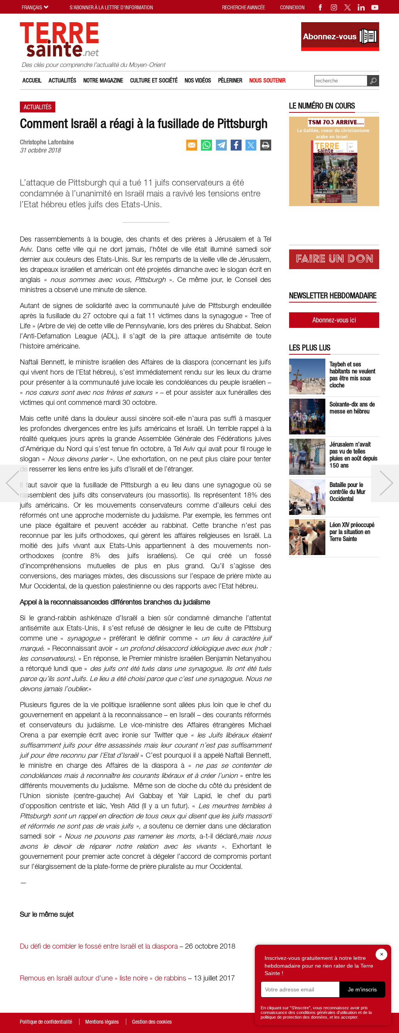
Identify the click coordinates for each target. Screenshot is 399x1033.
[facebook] (236, 145)
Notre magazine (103, 80)
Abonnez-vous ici (334, 320)
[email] (191, 145)
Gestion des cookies (152, 1022)
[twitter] (250, 145)
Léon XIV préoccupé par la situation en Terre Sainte (352, 531)
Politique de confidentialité (46, 1022)
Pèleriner (230, 80)
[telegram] (221, 145)
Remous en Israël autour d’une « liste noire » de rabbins (103, 978)
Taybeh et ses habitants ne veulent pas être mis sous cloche (352, 375)
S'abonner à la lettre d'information (111, 7)
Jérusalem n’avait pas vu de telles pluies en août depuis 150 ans (354, 455)
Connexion (292, 7)
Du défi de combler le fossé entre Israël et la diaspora (99, 947)
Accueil (32, 80)
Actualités (62, 80)
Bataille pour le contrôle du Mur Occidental (347, 491)
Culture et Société (154, 80)
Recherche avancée (243, 7)
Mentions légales (102, 1022)
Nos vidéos (198, 80)
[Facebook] (321, 7)
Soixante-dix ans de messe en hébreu (352, 408)
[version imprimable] (265, 145)
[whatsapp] (206, 145)
